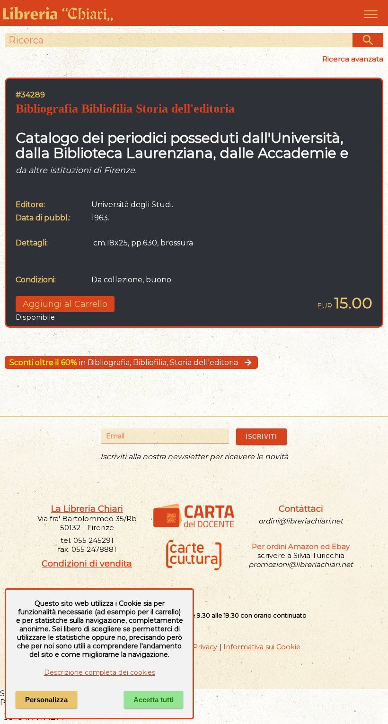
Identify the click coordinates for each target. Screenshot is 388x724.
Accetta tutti (153, 700)
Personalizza (46, 700)
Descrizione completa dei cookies (99, 672)
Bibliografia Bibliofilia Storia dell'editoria (125, 108)
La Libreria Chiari (87, 509)
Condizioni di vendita (87, 563)
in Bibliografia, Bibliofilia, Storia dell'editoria (123, 362)
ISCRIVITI (261, 436)
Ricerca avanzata (352, 58)
